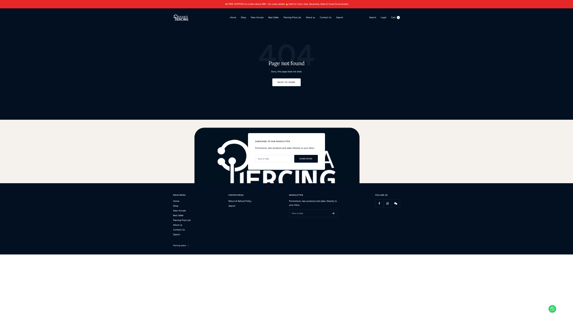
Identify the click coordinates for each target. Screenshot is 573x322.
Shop (243, 17)
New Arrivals (257, 17)
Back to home (286, 82)
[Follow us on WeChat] (396, 203)
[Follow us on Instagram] (387, 203)
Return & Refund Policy (239, 201)
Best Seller (273, 17)
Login (383, 17)
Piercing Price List (292, 17)
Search (339, 17)
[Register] (333, 213)
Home (233, 17)
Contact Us (325, 17)
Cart (395, 17)
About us (310, 17)
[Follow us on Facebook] (379, 203)
